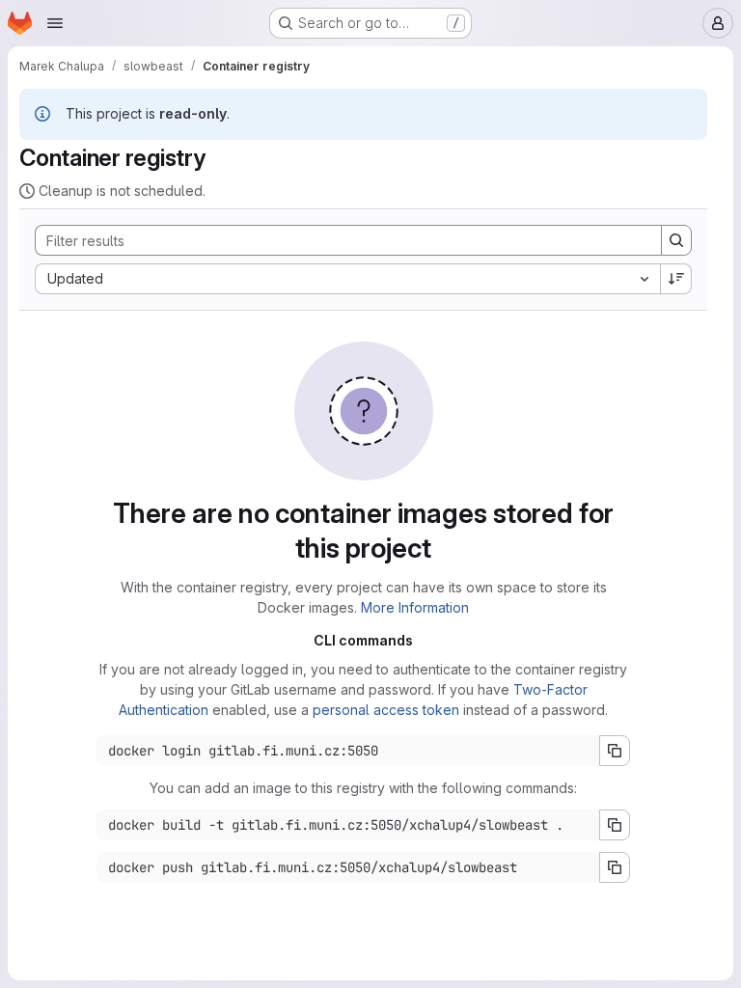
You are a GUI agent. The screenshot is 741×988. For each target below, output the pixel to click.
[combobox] (347, 278)
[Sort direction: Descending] (676, 278)
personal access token (386, 709)
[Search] (676, 240)
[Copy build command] (614, 825)
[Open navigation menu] (55, 23)
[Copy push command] (614, 867)
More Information (415, 607)
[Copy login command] (614, 750)
